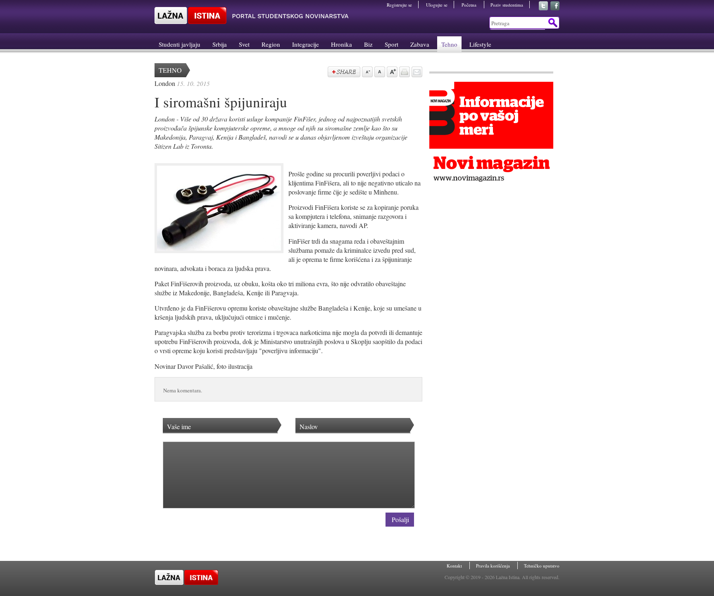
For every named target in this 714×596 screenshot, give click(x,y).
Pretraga (552, 23)
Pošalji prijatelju (416, 72)
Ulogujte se (436, 5)
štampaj (403, 72)
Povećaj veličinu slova (391, 72)
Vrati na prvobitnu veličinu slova (379, 72)
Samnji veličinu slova (366, 72)
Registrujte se (399, 5)
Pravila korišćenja (493, 566)
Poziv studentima (506, 5)
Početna (470, 5)
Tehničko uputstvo (541, 566)
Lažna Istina (252, 15)
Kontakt (455, 566)
